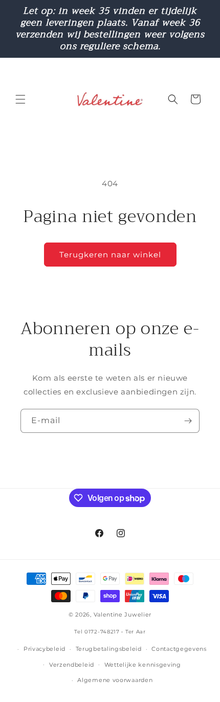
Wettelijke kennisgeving (142, 664)
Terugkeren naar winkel (110, 254)
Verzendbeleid (71, 664)
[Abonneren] (188, 421)
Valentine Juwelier (123, 614)
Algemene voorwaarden (114, 680)
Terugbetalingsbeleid (109, 648)
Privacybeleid (44, 648)
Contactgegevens (179, 648)
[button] (20, 99)
